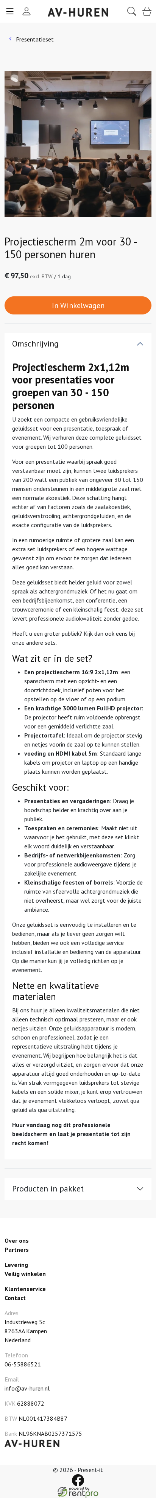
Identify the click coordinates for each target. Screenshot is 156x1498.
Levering (16, 1264)
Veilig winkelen (25, 1273)
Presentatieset (35, 39)
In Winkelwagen (78, 305)
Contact (15, 1298)
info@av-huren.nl (27, 1388)
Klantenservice (25, 1289)
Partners (17, 1249)
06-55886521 (23, 1364)
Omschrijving (35, 343)
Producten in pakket (48, 1188)
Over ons (17, 1240)
